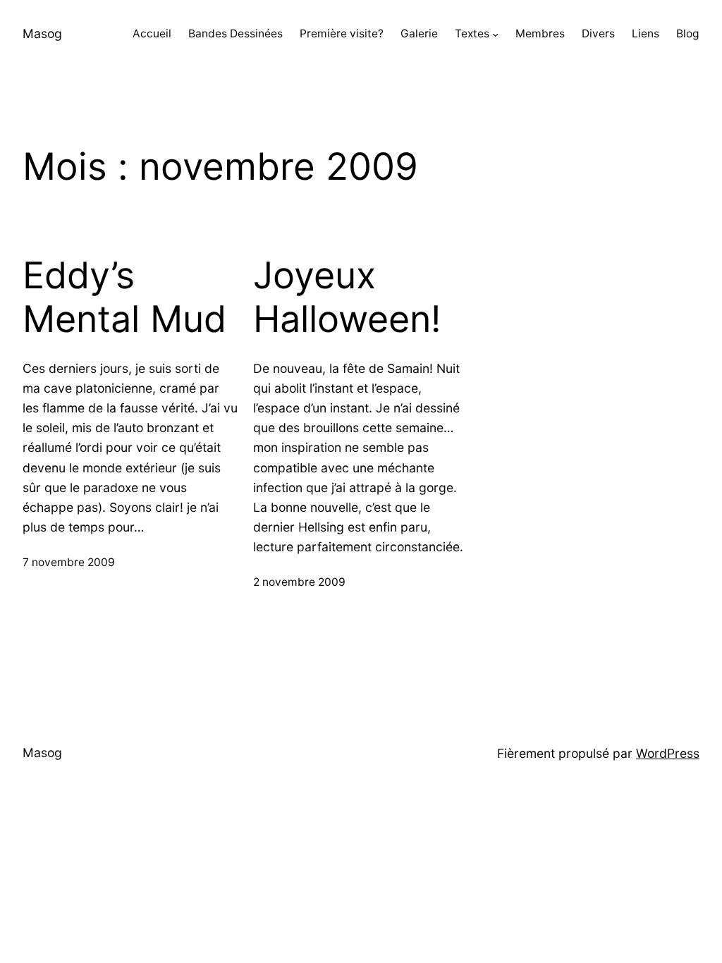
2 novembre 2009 (299, 582)
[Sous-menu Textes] (495, 34)
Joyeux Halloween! (347, 297)
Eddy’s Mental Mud (124, 297)
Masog (42, 33)
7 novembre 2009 (69, 562)
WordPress (667, 753)
